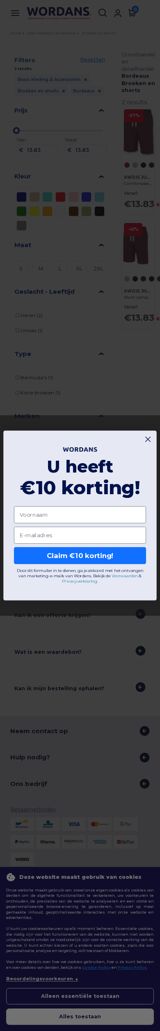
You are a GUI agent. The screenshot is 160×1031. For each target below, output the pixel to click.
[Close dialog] (148, 439)
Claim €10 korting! (80, 556)
